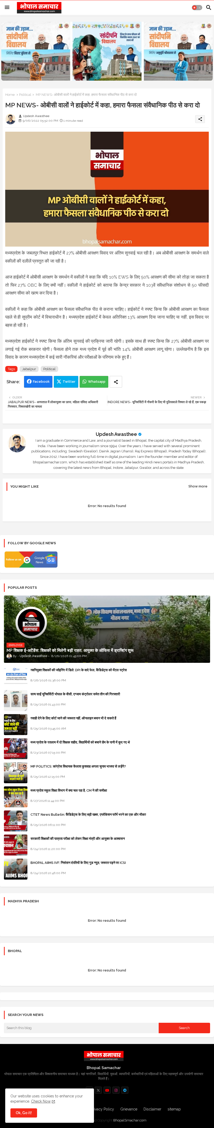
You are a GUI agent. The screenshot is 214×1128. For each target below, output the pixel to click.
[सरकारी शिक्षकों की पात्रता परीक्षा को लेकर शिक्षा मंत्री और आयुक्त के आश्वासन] (15, 845)
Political (25, 95)
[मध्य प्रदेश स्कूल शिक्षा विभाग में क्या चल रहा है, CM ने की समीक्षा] (15, 796)
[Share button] (116, 382)
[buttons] (98, 1090)
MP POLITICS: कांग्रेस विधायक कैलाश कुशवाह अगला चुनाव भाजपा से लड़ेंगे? (78, 766)
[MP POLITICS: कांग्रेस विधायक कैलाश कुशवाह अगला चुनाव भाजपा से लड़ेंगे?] (15, 772)
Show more (197, 486)
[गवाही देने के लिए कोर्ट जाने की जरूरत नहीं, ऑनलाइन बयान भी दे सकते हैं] (15, 724)
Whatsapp (96, 382)
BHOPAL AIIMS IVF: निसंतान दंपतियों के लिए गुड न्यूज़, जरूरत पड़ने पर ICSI (78, 863)
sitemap (174, 1109)
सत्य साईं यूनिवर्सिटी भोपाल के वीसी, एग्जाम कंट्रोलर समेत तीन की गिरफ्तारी (75, 694)
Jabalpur (29, 369)
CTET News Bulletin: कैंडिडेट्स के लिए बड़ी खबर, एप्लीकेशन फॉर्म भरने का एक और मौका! (88, 814)
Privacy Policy (102, 1109)
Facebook (41, 382)
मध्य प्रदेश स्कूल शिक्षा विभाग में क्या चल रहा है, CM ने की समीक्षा (69, 790)
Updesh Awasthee (116, 434)
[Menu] (7, 7)
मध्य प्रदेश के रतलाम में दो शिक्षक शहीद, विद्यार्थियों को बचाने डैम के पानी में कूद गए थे (80, 742)
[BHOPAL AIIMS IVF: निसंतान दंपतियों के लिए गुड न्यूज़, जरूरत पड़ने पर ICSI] (15, 869)
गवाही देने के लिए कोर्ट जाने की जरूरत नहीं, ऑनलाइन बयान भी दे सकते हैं (73, 718)
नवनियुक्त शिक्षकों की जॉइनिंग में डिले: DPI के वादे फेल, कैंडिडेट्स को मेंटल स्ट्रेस (79, 670)
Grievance (128, 1109)
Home (10, 95)
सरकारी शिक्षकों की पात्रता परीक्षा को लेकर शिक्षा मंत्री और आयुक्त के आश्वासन (78, 839)
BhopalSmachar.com (129, 1120)
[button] (197, 7)
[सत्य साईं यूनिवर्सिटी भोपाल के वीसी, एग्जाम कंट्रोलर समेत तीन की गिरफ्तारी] (15, 700)
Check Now (41, 1101)
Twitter (69, 382)
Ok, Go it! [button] (24, 1113)
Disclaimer (152, 1109)
